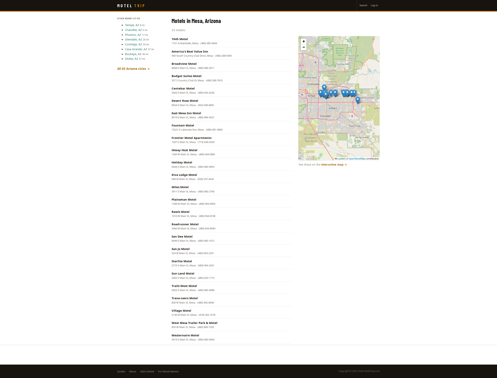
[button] (324, 88)
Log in (374, 5)
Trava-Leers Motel (185, 298)
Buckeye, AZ (133, 54)
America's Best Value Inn (190, 51)
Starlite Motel (182, 261)
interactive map (334, 164)
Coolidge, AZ (133, 44)
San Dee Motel (182, 236)
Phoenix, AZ (133, 35)
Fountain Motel (183, 125)
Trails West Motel (184, 286)
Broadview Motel (184, 64)
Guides (121, 371)
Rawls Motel (180, 212)
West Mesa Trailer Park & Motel (194, 323)
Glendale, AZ (133, 39)
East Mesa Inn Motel (186, 113)
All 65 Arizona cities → (133, 69)
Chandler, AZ (133, 30)
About (132, 371)
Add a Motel (147, 371)
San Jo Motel (181, 249)
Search (363, 5)
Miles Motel (180, 187)
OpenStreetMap (357, 158)
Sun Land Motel (183, 273)
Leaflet (341, 158)
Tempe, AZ (132, 25)
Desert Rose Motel (185, 101)
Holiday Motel (182, 162)
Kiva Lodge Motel (184, 175)
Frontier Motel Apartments (191, 138)
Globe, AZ (131, 59)
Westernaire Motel (185, 335)
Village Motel (181, 310)
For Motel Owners (168, 371)
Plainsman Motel (184, 199)
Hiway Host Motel (184, 150)
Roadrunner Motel (185, 224)
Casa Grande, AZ (136, 49)
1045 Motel (180, 39)
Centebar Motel (183, 88)
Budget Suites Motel (187, 76)
